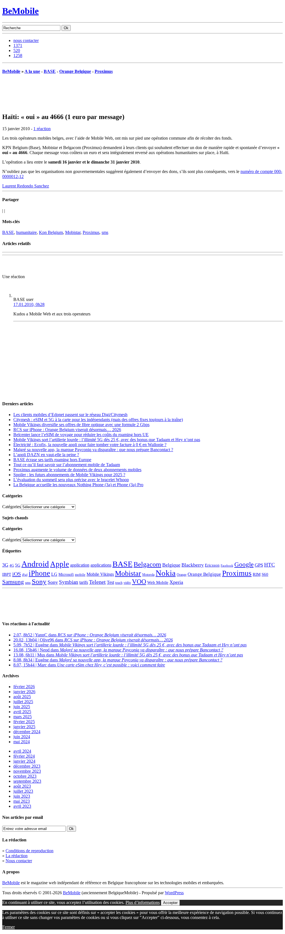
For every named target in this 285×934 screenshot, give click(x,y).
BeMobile (20, 11)
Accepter (170, 903)
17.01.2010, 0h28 (29, 304)
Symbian (68, 582)
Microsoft (66, 574)
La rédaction (17, 855)
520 (16, 50)
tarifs (83, 582)
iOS (16, 574)
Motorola (148, 575)
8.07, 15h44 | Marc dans (89, 665)
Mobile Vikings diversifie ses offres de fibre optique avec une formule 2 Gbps (81, 424)
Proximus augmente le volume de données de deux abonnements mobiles (77, 469)
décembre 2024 (26, 731)
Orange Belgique (75, 71)
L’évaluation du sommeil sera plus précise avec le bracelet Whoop (71, 479)
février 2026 (24, 686)
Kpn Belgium (51, 232)
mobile (80, 575)
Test (110, 582)
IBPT (6, 574)
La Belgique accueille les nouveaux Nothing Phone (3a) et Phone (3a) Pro (78, 484)
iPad (25, 574)
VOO (139, 581)
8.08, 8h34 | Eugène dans (117, 660)
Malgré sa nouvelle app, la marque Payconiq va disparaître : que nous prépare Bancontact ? (93, 449)
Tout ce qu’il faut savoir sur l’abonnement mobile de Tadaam (66, 464)
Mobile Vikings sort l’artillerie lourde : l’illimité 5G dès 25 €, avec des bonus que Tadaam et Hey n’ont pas (106, 439)
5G (17, 565)
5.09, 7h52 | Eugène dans (130, 645)
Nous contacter (19, 860)
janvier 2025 (24, 726)
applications (100, 565)
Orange (181, 575)
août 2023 (22, 786)
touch (118, 583)
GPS (259, 565)
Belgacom (147, 564)
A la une (32, 71)
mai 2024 (21, 741)
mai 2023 (21, 801)
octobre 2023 (24, 776)
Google (244, 564)
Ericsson (212, 565)
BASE (50, 71)
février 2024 (24, 756)
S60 (265, 574)
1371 (17, 45)
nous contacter (26, 40)
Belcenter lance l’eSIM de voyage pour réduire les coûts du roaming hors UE (81, 434)
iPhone (39, 573)
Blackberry (192, 565)
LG (54, 574)
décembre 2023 (26, 766)
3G (5, 565)
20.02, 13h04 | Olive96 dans (93, 640)
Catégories (11, 506)
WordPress (174, 892)
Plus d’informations (143, 902)
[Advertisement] (67, 266)
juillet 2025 (23, 701)
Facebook (227, 565)
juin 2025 (21, 706)
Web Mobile (157, 582)
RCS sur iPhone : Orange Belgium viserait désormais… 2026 (67, 429)
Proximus (104, 71)
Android (35, 563)
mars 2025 (22, 716)
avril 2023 (22, 806)
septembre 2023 (27, 781)
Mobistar (72, 232)
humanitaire (26, 232)
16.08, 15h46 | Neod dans (118, 650)
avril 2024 (22, 751)
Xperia (176, 582)
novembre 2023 (27, 771)
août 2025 (22, 696)
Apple (59, 564)
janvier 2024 (24, 761)
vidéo (127, 583)
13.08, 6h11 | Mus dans (128, 655)
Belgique (171, 565)
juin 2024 (21, 736)
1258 (17, 55)
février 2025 (24, 721)
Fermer (8, 927)
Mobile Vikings (100, 574)
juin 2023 (21, 796)
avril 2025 (22, 711)
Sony (39, 581)
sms (105, 232)
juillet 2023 (23, 791)
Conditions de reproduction (29, 850)
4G (11, 565)
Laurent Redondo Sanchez (25, 186)
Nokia (166, 573)
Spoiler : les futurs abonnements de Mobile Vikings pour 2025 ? (69, 474)
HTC (269, 565)
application (79, 565)
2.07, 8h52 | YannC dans (89, 634)
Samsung (13, 582)
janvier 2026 (24, 691)
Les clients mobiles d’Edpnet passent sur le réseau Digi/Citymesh (70, 414)
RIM (257, 574)
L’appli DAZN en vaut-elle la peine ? (46, 454)
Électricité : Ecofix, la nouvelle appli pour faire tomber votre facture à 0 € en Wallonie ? (89, 444)
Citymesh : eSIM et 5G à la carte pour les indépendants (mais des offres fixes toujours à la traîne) (98, 419)
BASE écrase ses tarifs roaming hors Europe (52, 459)
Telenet (97, 582)
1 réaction (42, 128)
